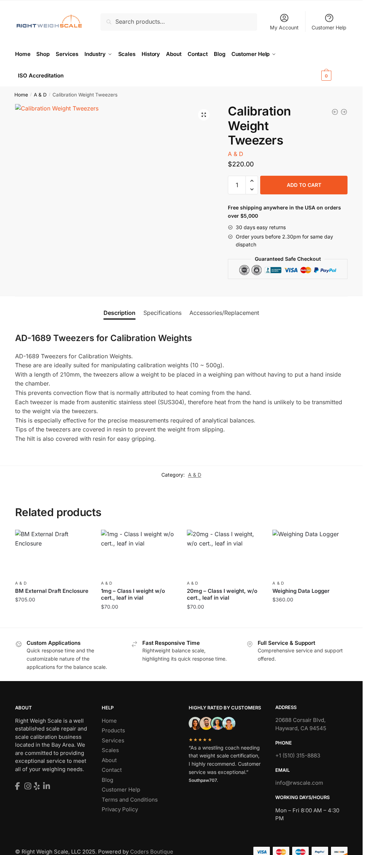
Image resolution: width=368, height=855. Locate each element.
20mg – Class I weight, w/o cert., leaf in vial (222, 594)
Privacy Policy (120, 809)
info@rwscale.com (299, 782)
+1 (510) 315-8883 (297, 755)
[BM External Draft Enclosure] (52, 553)
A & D (40, 95)
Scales (110, 750)
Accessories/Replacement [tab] (224, 312)
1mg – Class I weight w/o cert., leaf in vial (133, 594)
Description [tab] (119, 312)
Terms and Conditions (130, 799)
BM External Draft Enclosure (51, 590)
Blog (107, 779)
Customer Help (329, 27)
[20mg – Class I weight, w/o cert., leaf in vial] (224, 553)
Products (113, 730)
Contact (112, 769)
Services (113, 740)
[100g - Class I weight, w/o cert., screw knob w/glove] (344, 111)
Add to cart (304, 185)
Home (21, 95)
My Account (284, 27)
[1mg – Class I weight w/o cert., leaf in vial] (138, 553)
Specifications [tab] (162, 312)
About (109, 760)
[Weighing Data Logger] (335, 111)
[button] (204, 115)
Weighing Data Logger (301, 590)
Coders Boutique (151, 851)
